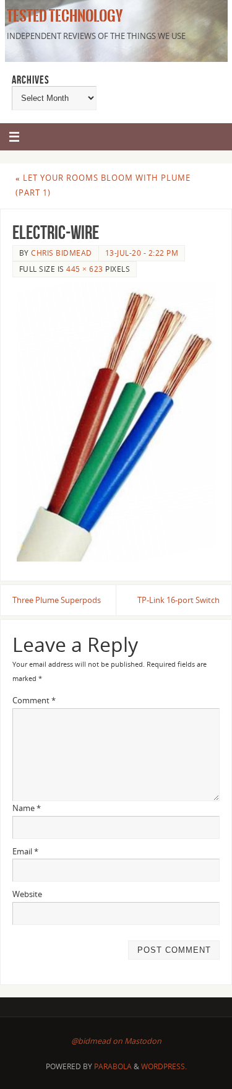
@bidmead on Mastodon (116, 1041)
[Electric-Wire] (116, 422)
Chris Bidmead (61, 253)
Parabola (113, 1066)
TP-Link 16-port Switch (178, 600)
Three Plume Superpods (56, 600)
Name (26, 808)
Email (25, 851)
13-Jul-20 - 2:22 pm (142, 253)
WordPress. (164, 1066)
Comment (34, 700)
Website (27, 894)
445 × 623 (84, 269)
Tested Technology (62, 16)
